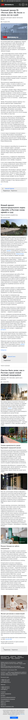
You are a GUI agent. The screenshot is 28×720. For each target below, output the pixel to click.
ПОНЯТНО (14, 717)
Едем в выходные (5, 656)
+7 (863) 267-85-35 (5, 687)
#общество (3, 350)
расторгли (3, 329)
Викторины (10, 657)
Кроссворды (4, 657)
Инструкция (13, 656)
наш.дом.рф (8, 639)
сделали (22, 344)
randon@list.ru (4, 689)
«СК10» (10, 408)
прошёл (9, 250)
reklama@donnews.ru (6, 682)
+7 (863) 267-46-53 (5, 688)
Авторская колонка (19, 657)
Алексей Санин (11, 356)
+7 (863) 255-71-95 (5, 679)
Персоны (20, 656)
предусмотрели (20, 253)
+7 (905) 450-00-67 (5, 680)
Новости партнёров (5, 658)
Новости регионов (15, 658)
